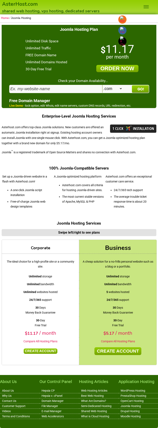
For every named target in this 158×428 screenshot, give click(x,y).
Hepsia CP (48, 390)
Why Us (7, 395)
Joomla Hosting (131, 406)
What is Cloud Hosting (95, 416)
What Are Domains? (93, 401)
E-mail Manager (52, 411)
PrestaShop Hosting (133, 395)
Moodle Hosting (131, 416)
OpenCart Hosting (132, 401)
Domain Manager (53, 401)
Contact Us (9, 401)
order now (117, 68)
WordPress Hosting (133, 390)
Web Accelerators (53, 416)
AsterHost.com (20, 4)
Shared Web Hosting (94, 411)
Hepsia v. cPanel (52, 395)
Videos (6, 411)
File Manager (50, 406)
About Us (8, 390)
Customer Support (14, 406)
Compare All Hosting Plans (40, 341)
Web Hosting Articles (94, 390)
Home (5, 18)
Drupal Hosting (130, 411)
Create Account (40, 351)
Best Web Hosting (92, 395)
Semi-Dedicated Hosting (96, 406)
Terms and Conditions (16, 416)
